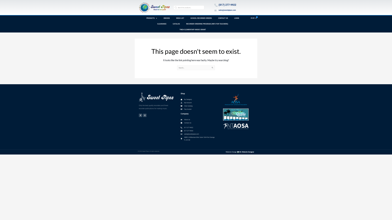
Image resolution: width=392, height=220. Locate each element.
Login (236, 18)
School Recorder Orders (201, 18)
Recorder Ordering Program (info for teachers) (207, 24)
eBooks (167, 18)
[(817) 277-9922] (216, 5)
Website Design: (240, 152)
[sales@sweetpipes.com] (215, 10)
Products (150, 18)
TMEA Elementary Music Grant (192, 30)
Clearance (161, 24)
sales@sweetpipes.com (227, 10)
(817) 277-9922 (227, 4)
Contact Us (223, 18)
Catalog (176, 24)
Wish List (180, 18)
